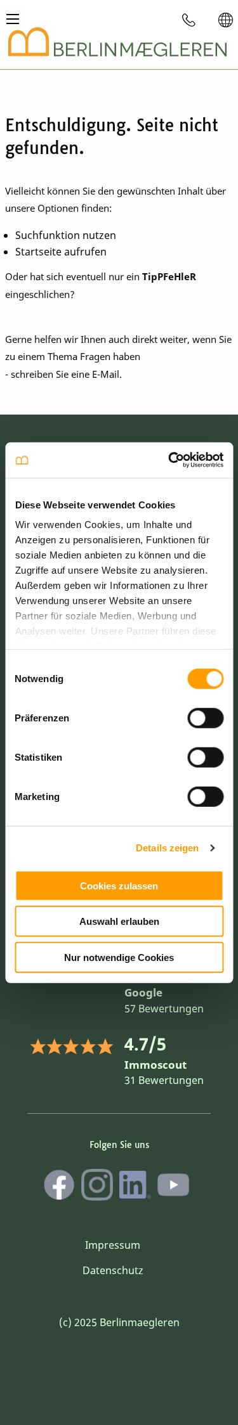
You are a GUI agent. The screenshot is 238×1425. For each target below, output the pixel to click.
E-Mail (105, 374)
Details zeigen (167, 847)
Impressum (112, 1245)
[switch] (205, 717)
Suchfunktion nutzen (65, 235)
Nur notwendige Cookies (119, 956)
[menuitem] (189, 20)
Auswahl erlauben (119, 921)
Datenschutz (113, 1270)
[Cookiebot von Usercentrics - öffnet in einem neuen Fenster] (169, 460)
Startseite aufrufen (61, 252)
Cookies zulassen (119, 885)
